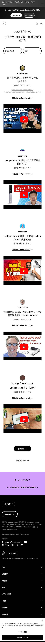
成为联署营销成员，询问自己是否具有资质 (21, 487)
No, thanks (29, 15)
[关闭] (42, 620)
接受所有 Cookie (22, 637)
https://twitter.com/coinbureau (22, 89)
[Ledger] (4, 23)
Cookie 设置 (22, 632)
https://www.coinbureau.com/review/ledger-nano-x (22, 92)
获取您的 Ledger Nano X (21, 98)
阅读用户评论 (21, 460)
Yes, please (16, 15)
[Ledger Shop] (37, 23)
